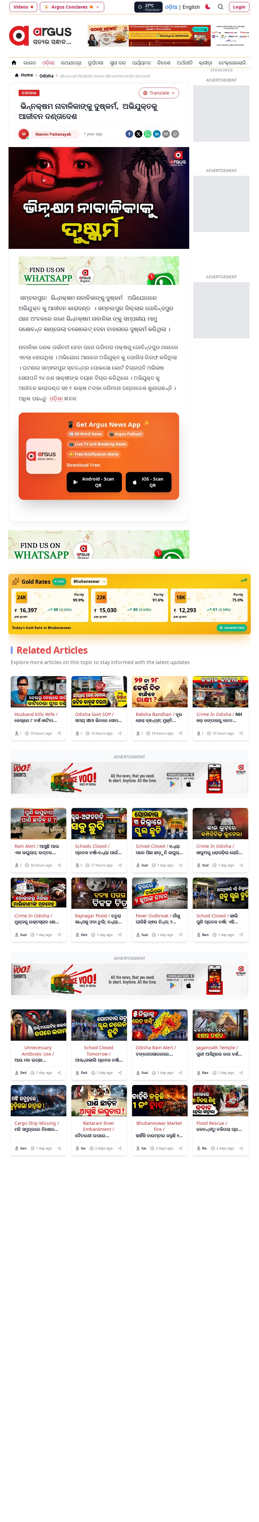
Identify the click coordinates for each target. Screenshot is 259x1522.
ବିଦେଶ (164, 62)
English (191, 6)
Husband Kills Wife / (36, 714)
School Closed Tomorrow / (98, 1050)
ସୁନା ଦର (118, 62)
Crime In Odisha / (215, 714)
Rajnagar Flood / (92, 916)
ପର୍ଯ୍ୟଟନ (141, 62)
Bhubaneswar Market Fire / (159, 1126)
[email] (166, 134)
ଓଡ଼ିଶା (48, 62)
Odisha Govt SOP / (94, 714)
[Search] (220, 7)
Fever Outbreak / (153, 916)
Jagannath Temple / (217, 1047)
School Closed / (152, 846)
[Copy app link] (175, 134)
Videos (21, 7)
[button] (49, 605)
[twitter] (138, 134)
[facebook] (129, 134)
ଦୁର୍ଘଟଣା (96, 62)
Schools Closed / (92, 846)
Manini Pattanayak (53, 134)
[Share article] (59, 733)
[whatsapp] (148, 134)
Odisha (46, 76)
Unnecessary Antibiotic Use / (38, 1050)
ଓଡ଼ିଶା (56, 398)
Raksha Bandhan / (155, 714)
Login (239, 7)
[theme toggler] (207, 7)
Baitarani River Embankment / (98, 1126)
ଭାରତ (29, 62)
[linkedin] (157, 134)
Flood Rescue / (211, 1123)
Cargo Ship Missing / (37, 1123)
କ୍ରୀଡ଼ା (206, 62)
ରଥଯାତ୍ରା (71, 62)
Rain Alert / (26, 846)
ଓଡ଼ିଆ (171, 6)
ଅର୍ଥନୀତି (185, 62)
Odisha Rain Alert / (156, 1047)
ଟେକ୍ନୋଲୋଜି (232, 62)
